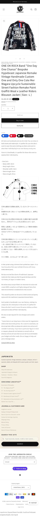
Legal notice (21, 507)
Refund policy (26, 501)
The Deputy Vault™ (9, 388)
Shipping (3, 101)
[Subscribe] (34, 462)
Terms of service (10, 504)
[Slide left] (16, 59)
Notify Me (20, 126)
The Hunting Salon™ (9, 390)
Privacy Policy (5, 425)
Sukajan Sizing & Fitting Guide (9, 412)
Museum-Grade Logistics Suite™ (12, 393)
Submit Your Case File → (8, 401)
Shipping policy (20, 504)
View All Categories (6, 377)
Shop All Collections (6, 369)
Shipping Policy (5, 419)
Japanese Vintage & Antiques (9, 372)
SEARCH (20, 444)
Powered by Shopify (16, 501)
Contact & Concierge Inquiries (9, 417)
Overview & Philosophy (7, 385)
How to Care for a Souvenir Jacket (10, 414)
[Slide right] (24, 59)
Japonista (8, 501)
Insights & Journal (6, 409)
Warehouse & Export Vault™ (11, 396)
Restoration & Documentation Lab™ (13, 399)
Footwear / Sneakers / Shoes (9, 375)
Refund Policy (5, 422)
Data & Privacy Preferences (8, 430)
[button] (4, 9)
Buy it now (20, 120)
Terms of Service (5, 427)
